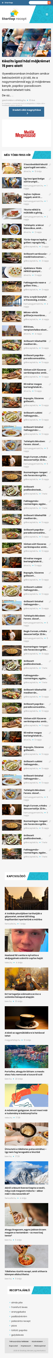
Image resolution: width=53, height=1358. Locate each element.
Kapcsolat (13, 1346)
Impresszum (26, 1346)
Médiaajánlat (40, 1346)
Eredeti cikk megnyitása (27, 110)
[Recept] (15, 14)
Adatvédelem (37, 1341)
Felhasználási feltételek (19, 1341)
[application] (26, 133)
